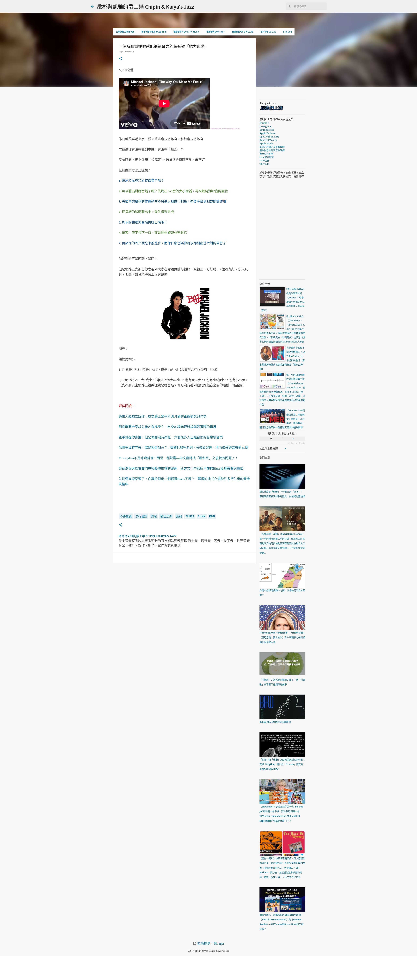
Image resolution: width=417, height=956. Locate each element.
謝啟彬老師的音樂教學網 (272, 150)
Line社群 (264, 160)
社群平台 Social (268, 32)
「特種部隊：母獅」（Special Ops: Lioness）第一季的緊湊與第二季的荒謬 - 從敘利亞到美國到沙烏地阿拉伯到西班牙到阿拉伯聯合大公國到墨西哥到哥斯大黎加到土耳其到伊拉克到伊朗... (282, 543)
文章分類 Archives (125, 32)
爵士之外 (166, 516)
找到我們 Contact (216, 32)
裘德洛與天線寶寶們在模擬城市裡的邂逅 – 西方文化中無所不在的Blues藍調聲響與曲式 (181, 468)
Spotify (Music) (268, 140)
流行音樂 (141, 516)
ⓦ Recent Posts (296, 443)
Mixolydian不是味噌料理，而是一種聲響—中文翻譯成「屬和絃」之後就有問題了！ (178, 458)
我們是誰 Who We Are (242, 32)
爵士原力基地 (266, 153)
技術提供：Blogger (210, 943)
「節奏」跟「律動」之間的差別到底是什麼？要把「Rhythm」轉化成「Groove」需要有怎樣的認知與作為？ (282, 764)
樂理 (154, 516)
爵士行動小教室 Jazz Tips (154, 32)
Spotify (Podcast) (269, 136)
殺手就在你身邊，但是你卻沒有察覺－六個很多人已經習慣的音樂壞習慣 (171, 437)
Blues (190, 516)
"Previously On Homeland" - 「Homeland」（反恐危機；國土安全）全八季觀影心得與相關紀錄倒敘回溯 (282, 637)
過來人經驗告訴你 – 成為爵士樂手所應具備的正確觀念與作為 (163, 416)
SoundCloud (266, 129)
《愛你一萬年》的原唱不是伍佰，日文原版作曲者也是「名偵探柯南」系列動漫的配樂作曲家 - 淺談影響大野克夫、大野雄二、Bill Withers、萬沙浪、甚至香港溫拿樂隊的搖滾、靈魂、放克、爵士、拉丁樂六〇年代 (282, 868)
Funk (201, 516)
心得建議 (126, 516)
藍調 (179, 516)
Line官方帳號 (266, 157)
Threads (264, 164)
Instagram (265, 126)
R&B (212, 516)
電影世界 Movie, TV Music (186, 32)
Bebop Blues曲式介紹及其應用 (275, 722)
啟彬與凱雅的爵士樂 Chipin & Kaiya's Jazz (145, 7)
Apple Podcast (267, 133)
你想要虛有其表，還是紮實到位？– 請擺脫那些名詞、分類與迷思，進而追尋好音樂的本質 (183, 447)
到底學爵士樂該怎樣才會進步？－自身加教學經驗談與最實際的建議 (167, 427)
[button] (120, 59)
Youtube (264, 123)
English (287, 32)
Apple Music (266, 143)
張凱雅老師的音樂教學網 (272, 146)
